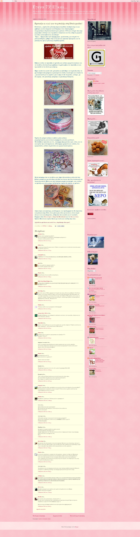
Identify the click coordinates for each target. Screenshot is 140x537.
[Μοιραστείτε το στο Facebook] (62, 226)
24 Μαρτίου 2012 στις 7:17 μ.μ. (44, 250)
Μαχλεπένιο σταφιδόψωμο (98, 370)
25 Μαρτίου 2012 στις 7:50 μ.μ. (44, 448)
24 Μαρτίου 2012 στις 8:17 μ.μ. (44, 300)
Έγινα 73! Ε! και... (50, 7)
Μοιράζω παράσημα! (99, 338)
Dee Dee (39, 496)
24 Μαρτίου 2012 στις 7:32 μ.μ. (44, 258)
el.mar (39, 332)
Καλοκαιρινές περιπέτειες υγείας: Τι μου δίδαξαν (97, 290)
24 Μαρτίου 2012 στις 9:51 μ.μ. (44, 361)
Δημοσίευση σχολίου (41, 509)
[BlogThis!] (59, 226)
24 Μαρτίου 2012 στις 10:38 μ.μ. (45, 392)
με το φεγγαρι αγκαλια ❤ (95, 277)
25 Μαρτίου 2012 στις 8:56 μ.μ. (44, 471)
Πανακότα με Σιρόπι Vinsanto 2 (99, 296)
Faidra (39, 245)
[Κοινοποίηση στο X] (61, 226)
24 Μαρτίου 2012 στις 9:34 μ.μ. (44, 349)
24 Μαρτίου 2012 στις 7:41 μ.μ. (44, 268)
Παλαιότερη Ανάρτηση (77, 516)
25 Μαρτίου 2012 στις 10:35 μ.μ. (45, 482)
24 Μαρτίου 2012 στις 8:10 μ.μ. (44, 286)
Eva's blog (40, 291)
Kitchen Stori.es (92, 294)
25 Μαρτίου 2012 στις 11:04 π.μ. (45, 436)
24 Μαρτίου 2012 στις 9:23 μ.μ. (44, 338)
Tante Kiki (40, 323)
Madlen (39, 305)
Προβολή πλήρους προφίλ (99, 83)
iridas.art (91, 348)
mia (39, 263)
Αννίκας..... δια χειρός (94, 304)
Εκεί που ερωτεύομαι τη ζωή (96, 288)
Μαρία (39, 273)
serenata (40, 234)
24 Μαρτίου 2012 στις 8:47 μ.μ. (44, 328)
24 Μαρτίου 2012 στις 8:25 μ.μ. (44, 308)
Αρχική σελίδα (57, 516)
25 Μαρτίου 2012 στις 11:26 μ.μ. (45, 492)
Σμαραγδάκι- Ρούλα (43, 313)
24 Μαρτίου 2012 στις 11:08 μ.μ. (45, 400)
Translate (97, 75)
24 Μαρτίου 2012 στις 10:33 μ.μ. (45, 381)
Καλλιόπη (40, 441)
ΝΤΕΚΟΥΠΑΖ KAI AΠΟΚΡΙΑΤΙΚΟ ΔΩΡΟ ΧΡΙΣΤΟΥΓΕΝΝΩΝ (99, 361)
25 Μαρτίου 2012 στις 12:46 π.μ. (45, 411)
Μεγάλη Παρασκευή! (99, 306)
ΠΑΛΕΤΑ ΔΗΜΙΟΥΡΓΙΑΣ (95, 358)
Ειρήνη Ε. (40, 385)
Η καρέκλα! (97, 317)
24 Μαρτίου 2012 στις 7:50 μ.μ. (44, 276)
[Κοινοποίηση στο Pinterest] (63, 226)
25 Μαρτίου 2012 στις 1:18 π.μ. (44, 422)
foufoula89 (40, 255)
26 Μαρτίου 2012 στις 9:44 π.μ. (44, 506)
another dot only (98, 278)
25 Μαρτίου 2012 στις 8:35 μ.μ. (44, 461)
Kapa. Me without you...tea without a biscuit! (97, 315)
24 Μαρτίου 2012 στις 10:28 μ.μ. (45, 370)
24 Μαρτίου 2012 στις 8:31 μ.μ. (44, 318)
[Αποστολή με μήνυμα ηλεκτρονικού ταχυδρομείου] (58, 226)
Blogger (76, 527)
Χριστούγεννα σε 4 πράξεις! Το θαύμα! (99, 328)
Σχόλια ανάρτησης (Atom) (45, 519)
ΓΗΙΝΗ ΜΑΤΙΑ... (93, 327)
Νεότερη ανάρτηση (39, 516)
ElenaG (39, 353)
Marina (39, 396)
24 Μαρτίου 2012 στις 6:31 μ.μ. (44, 240)
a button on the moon (93, 337)
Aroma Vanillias (92, 369)
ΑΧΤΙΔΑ (40, 476)
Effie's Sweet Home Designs (44, 281)
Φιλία (39, 487)
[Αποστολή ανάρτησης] (55, 226)
